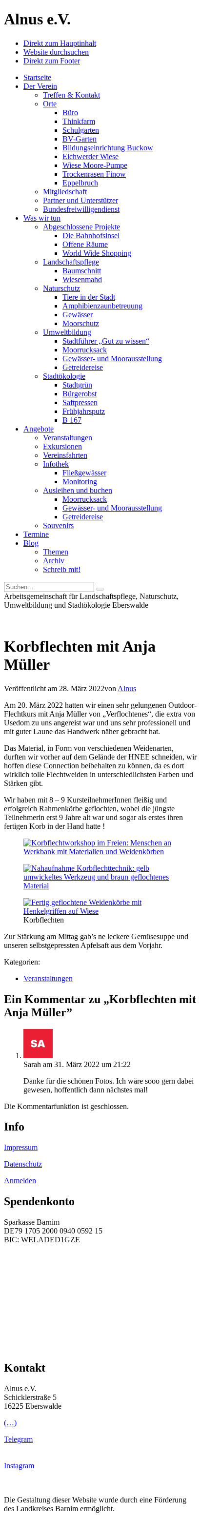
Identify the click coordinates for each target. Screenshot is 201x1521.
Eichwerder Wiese (90, 156)
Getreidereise (82, 367)
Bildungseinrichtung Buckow (107, 148)
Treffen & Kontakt (71, 95)
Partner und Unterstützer (80, 200)
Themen (55, 552)
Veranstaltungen (67, 437)
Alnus (127, 688)
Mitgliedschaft (65, 191)
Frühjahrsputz (83, 411)
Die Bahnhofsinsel (91, 235)
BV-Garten (79, 139)
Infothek (56, 464)
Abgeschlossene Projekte (81, 227)
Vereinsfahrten (65, 455)
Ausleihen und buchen (77, 490)
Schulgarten (80, 130)
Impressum (21, 1147)
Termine (36, 534)
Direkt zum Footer (51, 61)
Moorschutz (80, 323)
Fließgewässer (84, 473)
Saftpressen (80, 402)
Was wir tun (41, 218)
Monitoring (79, 481)
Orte (50, 104)
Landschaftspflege (71, 262)
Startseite (37, 77)
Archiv (53, 560)
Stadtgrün (77, 385)
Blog (31, 543)
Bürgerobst (79, 394)
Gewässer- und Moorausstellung (112, 358)
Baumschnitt (81, 271)
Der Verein (40, 86)
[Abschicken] (100, 589)
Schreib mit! (61, 569)
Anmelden (20, 1180)
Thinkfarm (78, 121)
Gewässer (77, 314)
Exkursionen (62, 446)
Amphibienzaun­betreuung (102, 306)
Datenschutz (23, 1164)
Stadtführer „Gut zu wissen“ (105, 341)
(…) (10, 1422)
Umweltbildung (67, 332)
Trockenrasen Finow (94, 174)
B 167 (71, 420)
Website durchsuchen (56, 52)
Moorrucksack (84, 350)
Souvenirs (58, 525)
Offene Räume (85, 244)
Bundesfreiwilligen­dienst (81, 209)
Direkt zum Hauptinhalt (59, 43)
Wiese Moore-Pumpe (94, 165)
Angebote (38, 429)
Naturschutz (61, 288)
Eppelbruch (80, 183)
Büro (70, 112)
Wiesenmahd (82, 279)
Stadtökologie (64, 376)
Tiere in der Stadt (88, 297)
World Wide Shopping (96, 253)
